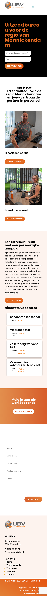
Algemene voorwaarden (30, 587)
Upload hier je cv (23, 411)
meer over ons (14, 300)
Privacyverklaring (28, 590)
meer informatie (15, 219)
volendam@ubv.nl (15, 552)
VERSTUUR (33, 499)
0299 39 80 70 (13, 549)
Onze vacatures (15, 161)
